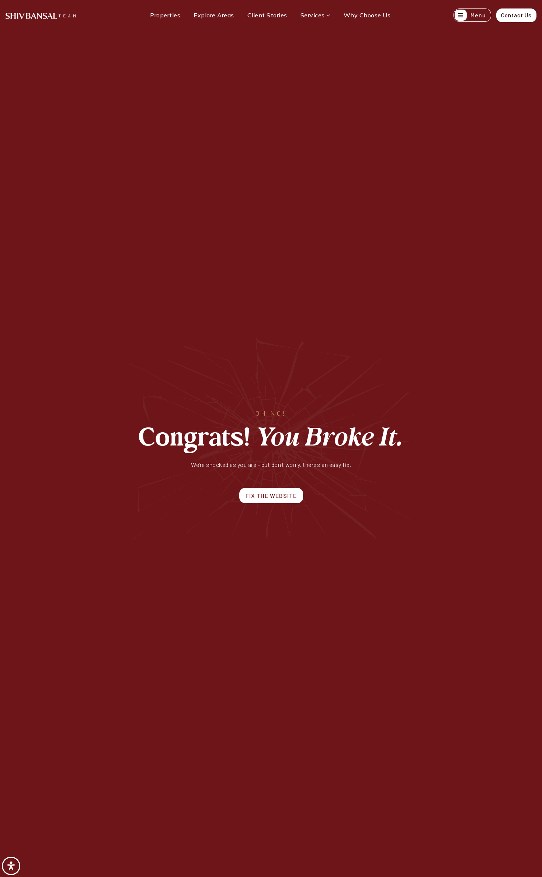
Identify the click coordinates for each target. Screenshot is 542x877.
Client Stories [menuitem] (267, 15)
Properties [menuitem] (165, 15)
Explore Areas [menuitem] (214, 15)
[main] (271, 438)
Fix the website (271, 495)
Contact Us (516, 15)
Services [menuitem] (313, 15)
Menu (477, 14)
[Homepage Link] (41, 14)
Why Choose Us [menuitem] (367, 15)
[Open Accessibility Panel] (11, 866)
